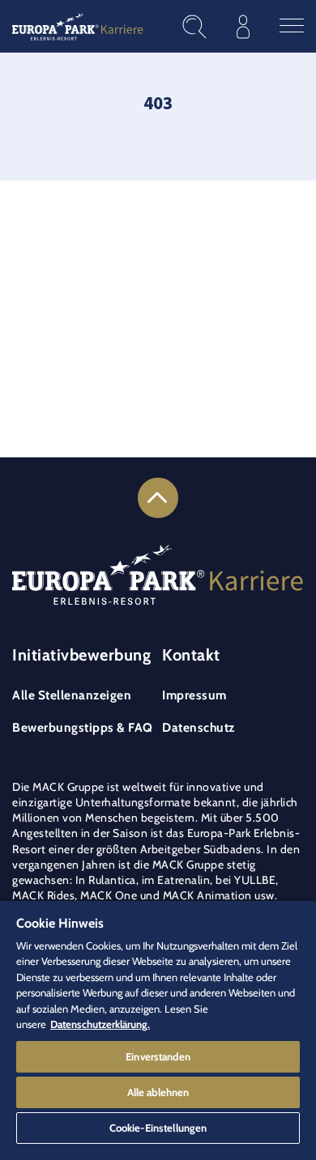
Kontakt (191, 655)
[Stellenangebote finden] (194, 27)
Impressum (194, 695)
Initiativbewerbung (81, 655)
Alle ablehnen (158, 1092)
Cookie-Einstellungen (158, 1127)
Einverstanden (158, 1056)
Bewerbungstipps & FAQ (82, 727)
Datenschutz (198, 727)
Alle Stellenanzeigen (71, 695)
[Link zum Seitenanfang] (158, 498)
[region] (158, 1030)
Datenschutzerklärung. (100, 1024)
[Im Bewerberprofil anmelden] (243, 26)
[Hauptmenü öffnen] (292, 26)
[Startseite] (77, 26)
